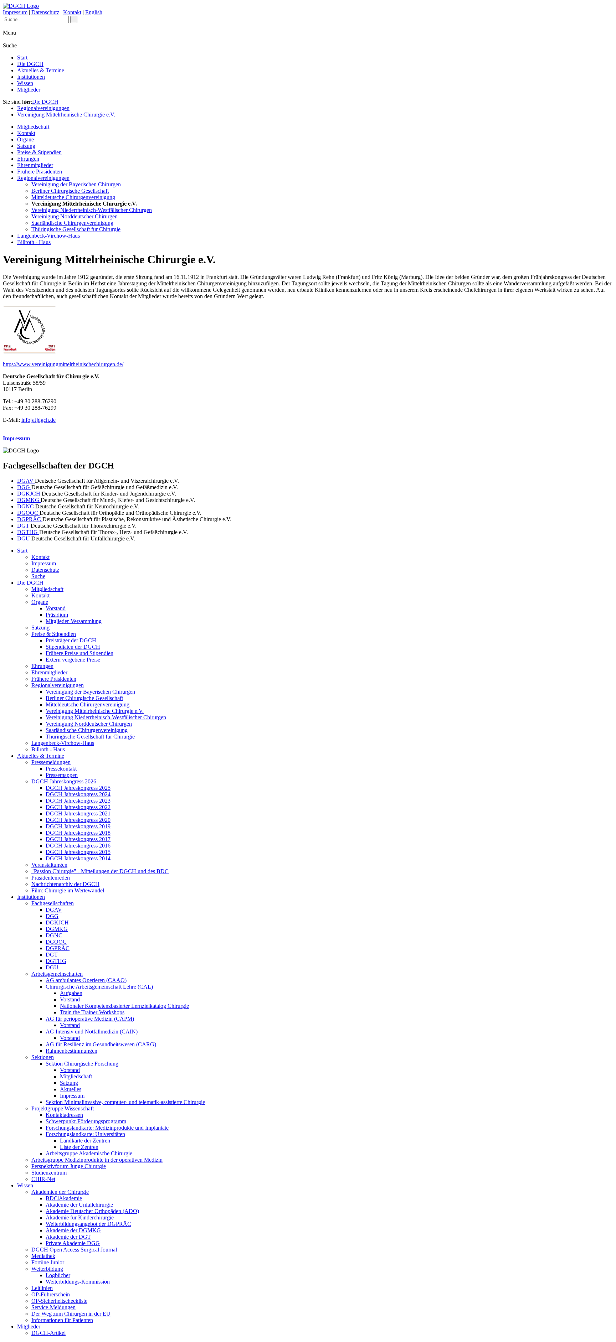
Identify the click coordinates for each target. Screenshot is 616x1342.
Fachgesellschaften (52, 903)
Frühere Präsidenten (39, 172)
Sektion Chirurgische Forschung (82, 1064)
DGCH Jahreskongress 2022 (78, 807)
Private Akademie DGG (73, 1243)
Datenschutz (45, 12)
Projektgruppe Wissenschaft (62, 1108)
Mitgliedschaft (33, 127)
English (93, 12)
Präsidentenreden (50, 878)
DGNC (26, 506)
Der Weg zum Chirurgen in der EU (71, 1314)
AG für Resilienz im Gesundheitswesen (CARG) (101, 1044)
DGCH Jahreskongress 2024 (78, 794)
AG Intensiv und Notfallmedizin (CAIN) (92, 1031)
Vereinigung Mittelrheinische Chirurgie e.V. (66, 115)
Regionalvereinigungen (43, 108)
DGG (24, 487)
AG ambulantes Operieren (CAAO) (86, 980)
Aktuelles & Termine (40, 70)
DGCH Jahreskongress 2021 (78, 813)
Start (22, 58)
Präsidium (57, 615)
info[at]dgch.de (38, 420)
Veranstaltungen (49, 865)
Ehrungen (28, 159)
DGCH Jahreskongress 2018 (78, 833)
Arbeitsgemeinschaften (57, 974)
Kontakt (72, 12)
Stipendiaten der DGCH (73, 647)
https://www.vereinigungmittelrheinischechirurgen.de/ (63, 364)
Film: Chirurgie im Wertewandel (67, 890)
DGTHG (28, 532)
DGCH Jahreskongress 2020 (78, 820)
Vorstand (56, 608)
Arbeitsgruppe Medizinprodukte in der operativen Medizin (97, 1160)
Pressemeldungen (51, 762)
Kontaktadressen (64, 1115)
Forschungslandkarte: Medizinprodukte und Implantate (107, 1128)
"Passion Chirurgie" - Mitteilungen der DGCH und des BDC (100, 871)
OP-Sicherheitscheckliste (59, 1301)
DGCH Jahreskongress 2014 (78, 858)
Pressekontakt (61, 769)
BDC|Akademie (64, 1198)
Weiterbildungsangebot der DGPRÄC (88, 1224)
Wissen (25, 83)
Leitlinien (42, 1288)
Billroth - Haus (34, 242)
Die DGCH (30, 64)
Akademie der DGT (68, 1237)
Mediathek (43, 1256)
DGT (24, 526)
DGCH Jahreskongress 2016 (78, 846)
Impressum (15, 12)
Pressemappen (62, 775)
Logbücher (58, 1275)
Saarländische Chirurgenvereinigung (72, 223)
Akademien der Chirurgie (60, 1192)
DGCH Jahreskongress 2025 (78, 788)
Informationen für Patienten (62, 1320)
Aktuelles (70, 1089)
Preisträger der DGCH (71, 640)
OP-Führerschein (50, 1294)
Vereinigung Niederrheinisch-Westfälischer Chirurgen (91, 210)
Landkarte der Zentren (85, 1141)
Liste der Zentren (79, 1147)
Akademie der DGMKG (73, 1230)
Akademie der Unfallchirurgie (79, 1205)
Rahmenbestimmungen (71, 1051)
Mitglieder (28, 90)
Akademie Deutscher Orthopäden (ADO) (92, 1211)
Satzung (26, 146)
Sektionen (42, 1057)
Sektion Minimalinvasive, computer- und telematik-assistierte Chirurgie (125, 1102)
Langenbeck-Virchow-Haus (48, 236)
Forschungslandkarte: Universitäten (85, 1134)
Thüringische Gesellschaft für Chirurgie (75, 229)
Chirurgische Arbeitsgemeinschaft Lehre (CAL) (99, 987)
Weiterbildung (47, 1269)
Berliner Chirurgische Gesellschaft (70, 191)
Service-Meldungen (53, 1307)
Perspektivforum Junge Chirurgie (68, 1166)
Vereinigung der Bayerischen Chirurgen (76, 184)
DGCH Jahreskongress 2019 (78, 826)
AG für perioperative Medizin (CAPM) (90, 1019)
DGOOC (28, 513)
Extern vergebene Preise (73, 660)
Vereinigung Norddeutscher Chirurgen (74, 216)
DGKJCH (28, 494)
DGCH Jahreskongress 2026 (63, 781)
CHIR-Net (43, 1179)
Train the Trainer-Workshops (92, 1012)
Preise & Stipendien (39, 152)
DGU (24, 538)
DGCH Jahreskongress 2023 (78, 801)
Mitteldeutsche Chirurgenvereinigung (73, 197)
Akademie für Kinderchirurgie (80, 1217)
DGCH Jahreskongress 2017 (78, 839)
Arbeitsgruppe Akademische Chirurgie (89, 1153)
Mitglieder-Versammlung (74, 621)
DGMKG (29, 500)
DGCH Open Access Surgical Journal (74, 1250)
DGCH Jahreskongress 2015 (78, 852)
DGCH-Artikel (48, 1333)
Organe (25, 139)
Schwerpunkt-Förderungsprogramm (86, 1121)
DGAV (26, 481)
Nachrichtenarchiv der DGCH (65, 884)
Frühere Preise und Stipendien (79, 653)
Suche (38, 576)
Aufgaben (71, 993)
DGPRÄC (29, 519)
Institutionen (31, 77)
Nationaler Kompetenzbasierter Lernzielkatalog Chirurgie (124, 1006)
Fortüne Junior (47, 1262)
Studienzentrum (49, 1173)
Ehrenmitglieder (35, 165)
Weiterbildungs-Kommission (78, 1282)
